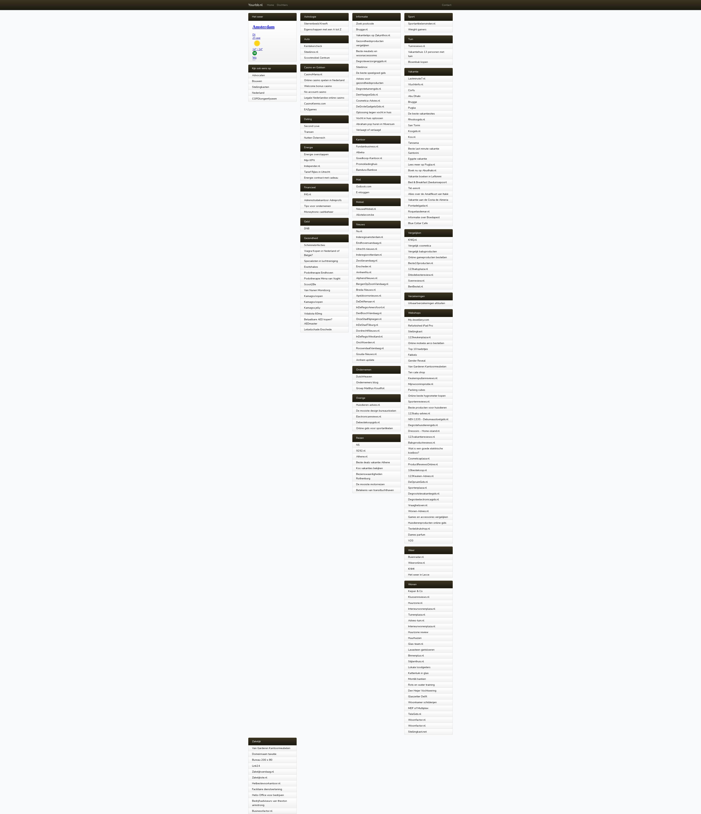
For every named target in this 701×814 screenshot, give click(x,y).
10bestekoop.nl (417, 470)
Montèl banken (417, 679)
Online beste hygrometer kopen (427, 396)
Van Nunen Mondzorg (317, 290)
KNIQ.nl (412, 240)
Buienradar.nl (416, 557)
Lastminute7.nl (416, 78)
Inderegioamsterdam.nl (369, 237)
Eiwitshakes (311, 267)
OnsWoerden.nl (365, 342)
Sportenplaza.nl (417, 488)
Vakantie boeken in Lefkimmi (424, 176)
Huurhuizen (415, 638)
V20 (410, 540)
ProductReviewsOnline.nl (423, 464)
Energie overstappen (316, 154)
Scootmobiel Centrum (317, 58)
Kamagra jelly (312, 307)
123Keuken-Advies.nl (421, 476)
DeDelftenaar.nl (365, 301)
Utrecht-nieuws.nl (366, 249)
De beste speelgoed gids (371, 73)
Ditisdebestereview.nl (420, 275)
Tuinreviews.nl (416, 46)
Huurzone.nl (415, 603)
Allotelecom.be (365, 215)
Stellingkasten (260, 87)
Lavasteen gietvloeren (421, 649)
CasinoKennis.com (315, 103)
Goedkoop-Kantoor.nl (369, 158)
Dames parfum (416, 534)
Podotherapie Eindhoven (318, 272)
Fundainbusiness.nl (367, 146)
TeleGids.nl (414, 714)
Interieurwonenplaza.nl (421, 609)
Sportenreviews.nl (419, 401)
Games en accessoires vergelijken (428, 517)
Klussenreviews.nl (418, 597)
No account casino (315, 92)
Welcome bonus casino (318, 86)
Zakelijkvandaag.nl (263, 771)
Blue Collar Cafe (418, 223)
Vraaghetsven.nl (417, 505)
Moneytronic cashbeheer (318, 212)
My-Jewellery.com (418, 320)
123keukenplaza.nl (419, 337)
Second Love (311, 126)
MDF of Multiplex (418, 708)
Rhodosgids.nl (416, 119)
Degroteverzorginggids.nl (371, 61)
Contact (446, 5)
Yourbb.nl (255, 5)
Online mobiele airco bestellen (426, 343)
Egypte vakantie (417, 158)
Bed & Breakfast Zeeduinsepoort (427, 182)
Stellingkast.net (417, 731)
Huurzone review (418, 632)
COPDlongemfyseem (264, 98)
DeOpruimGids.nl (418, 482)
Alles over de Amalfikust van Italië (428, 194)
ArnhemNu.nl (363, 272)
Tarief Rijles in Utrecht (317, 172)
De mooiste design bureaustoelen (376, 410)
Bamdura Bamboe (366, 170)
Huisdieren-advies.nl (368, 405)
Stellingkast (415, 331)
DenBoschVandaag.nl (369, 313)
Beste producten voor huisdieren (427, 407)
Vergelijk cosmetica (419, 245)
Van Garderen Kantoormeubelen (427, 366)
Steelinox (361, 67)
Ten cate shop (416, 372)
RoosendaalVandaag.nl (370, 348)
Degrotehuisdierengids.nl (423, 425)
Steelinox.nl (311, 52)
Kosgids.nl (414, 131)
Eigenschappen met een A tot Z (322, 29)
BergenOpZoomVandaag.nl (372, 284)
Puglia (412, 108)
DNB (306, 228)
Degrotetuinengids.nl (368, 89)
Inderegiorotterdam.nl (369, 255)
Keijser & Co (415, 591)
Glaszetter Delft (417, 696)
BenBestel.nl (415, 286)
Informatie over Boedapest (424, 217)
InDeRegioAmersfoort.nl (370, 307)
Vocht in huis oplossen (369, 118)
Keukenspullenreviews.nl (422, 378)
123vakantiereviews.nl (421, 437)
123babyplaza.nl (418, 269)
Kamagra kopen (313, 296)
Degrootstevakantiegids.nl (423, 493)
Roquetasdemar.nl (419, 211)
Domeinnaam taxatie (264, 754)
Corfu (411, 90)
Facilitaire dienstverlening (267, 789)
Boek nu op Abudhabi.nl (422, 170)
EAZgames (310, 109)
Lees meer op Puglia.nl (421, 164)
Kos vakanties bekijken (369, 468)
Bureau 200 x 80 (262, 760)
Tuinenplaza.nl (416, 614)
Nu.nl (359, 231)
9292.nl (360, 450)
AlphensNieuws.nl (366, 278)
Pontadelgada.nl (418, 205)
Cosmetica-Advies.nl (368, 100)
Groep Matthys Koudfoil (370, 388)
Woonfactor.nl (417, 720)
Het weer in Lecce (418, 574)
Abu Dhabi (414, 96)
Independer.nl (312, 166)
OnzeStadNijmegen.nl (369, 319)
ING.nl (307, 194)
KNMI (411, 569)
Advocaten (258, 75)
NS (358, 445)
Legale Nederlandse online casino (324, 98)
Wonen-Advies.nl (418, 511)
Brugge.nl (362, 29)
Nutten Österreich (314, 138)
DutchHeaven (364, 376)
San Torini (414, 125)
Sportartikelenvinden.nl (421, 23)
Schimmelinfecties (314, 245)
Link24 (256, 766)
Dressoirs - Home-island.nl (424, 431)
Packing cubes (416, 390)
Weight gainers (417, 29)
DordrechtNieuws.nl (368, 331)
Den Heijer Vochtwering (422, 690)
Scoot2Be (310, 284)
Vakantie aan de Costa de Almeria (428, 200)
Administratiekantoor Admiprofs (323, 200)
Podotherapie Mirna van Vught (322, 278)
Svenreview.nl (416, 280)
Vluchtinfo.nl (415, 84)
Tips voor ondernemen (317, 206)
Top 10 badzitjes (418, 349)
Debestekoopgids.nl (368, 422)
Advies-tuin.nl (416, 620)
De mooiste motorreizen (370, 484)
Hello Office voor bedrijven (268, 795)
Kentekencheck (313, 46)
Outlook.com (363, 186)
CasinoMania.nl (313, 74)
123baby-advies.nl (419, 413)
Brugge (412, 102)
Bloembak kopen (418, 62)
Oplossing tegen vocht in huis (373, 112)
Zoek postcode (365, 23)
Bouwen (257, 81)
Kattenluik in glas (418, 673)
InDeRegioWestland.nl (369, 336)
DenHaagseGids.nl (367, 94)
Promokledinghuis (366, 164)
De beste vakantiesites (421, 113)
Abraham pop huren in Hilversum (375, 124)
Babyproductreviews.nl (421, 442)
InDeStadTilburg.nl (367, 325)
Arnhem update (365, 360)
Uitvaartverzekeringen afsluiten (426, 303)
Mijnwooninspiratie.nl (420, 384)
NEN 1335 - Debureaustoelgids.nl (428, 419)
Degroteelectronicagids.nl (423, 499)
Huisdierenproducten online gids (427, 523)
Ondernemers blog (367, 382)
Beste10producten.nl (420, 263)
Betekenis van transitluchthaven (375, 490)
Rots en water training (421, 685)
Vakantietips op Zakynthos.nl (373, 35)
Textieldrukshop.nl (419, 528)
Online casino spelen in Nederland (324, 80)
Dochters (282, 5)
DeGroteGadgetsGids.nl (370, 106)
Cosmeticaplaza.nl (419, 458)
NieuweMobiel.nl (366, 209)
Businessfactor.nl (262, 811)
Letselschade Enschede (318, 329)
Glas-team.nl (415, 644)
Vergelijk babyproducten (422, 251)
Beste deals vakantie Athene (373, 462)
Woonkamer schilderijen (422, 702)
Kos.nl (411, 137)
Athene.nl (361, 456)
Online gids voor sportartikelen (374, 428)
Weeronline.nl (416, 563)
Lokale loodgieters (419, 667)
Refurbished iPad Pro (420, 325)
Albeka (360, 152)
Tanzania (413, 143)
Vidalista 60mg (313, 313)
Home (270, 5)
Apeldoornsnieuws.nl (368, 295)
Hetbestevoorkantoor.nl (266, 783)
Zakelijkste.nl (259, 777)
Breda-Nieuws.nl (366, 290)
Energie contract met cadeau (321, 177)
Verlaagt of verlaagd (368, 130)
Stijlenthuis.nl (416, 661)
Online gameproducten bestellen (427, 257)
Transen (309, 132)
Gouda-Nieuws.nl (366, 354)
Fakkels (412, 355)
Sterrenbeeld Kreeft (315, 23)
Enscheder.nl (363, 266)
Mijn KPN (309, 160)
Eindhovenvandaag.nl (368, 243)
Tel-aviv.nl (414, 188)
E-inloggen (362, 192)
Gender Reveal (417, 360)
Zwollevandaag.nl (366, 260)
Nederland (258, 93)
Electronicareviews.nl (368, 416)
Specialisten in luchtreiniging (321, 261)
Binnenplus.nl (416, 655)
